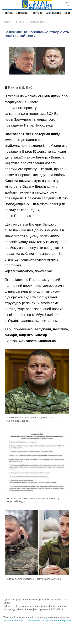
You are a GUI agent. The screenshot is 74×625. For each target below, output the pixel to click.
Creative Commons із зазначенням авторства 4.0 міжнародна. (37, 620)
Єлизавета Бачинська (37, 340)
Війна (9, 12)
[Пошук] (67, 4)
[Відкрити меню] (7, 4)
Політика (37, 12)
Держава (22, 12)
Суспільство (53, 12)
